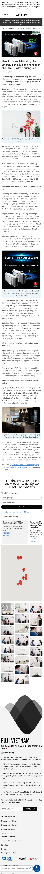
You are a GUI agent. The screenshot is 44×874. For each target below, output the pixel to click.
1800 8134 (7, 533)
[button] (21, 583)
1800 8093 (33, 539)
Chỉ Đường (6, 536)
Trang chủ (4, 28)
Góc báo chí (12, 28)
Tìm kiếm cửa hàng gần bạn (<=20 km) (15, 512)
